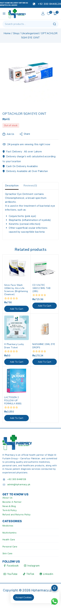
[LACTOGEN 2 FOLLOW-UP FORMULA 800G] (16, 380)
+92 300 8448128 (16, 479)
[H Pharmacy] (17, 13)
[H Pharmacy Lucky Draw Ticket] (16, 328)
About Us (7, 497)
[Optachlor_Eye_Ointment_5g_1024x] (30, 73)
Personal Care (9, 546)
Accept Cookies (23, 597)
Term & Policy (9, 510)
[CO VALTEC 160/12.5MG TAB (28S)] (44, 268)
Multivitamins (9, 532)
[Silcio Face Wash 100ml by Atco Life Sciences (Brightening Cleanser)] (16, 268)
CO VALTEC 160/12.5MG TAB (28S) (41, 288)
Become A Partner (12, 502)
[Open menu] (4, 13)
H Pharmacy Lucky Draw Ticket (14, 346)
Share (27, 134)
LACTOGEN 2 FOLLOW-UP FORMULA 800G (13, 400)
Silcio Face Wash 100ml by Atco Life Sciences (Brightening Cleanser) (16, 289)
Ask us (10, 134)
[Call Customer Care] (54, 588)
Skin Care (7, 553)
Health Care (8, 539)
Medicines (7, 525)
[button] (16, 309)
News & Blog (9, 506)
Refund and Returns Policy (16, 514)
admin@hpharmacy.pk (18, 484)
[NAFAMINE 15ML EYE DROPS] (44, 328)
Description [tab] (12, 185)
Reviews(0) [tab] (30, 185)
